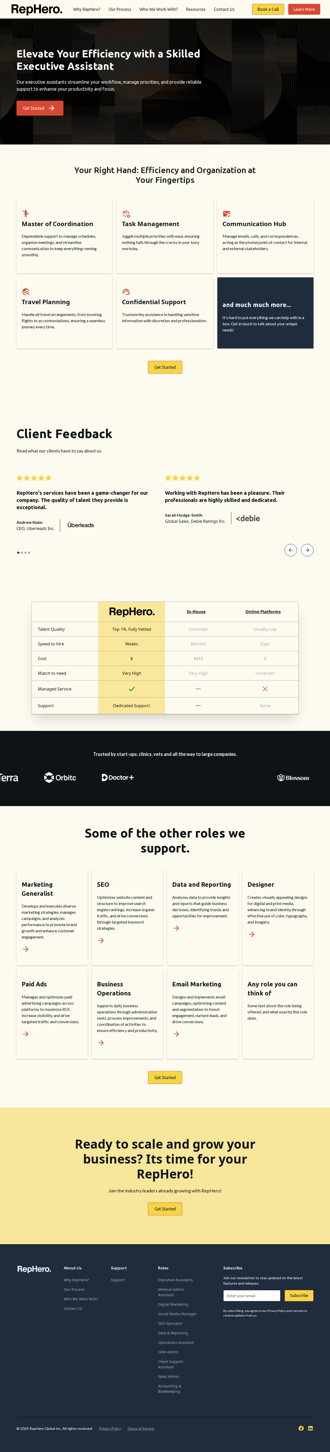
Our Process (120, 9)
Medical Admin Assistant (171, 1292)
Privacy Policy (110, 1428)
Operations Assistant (176, 1342)
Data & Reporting (173, 1332)
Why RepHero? (86, 9)
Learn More (304, 9)
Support (118, 1279)
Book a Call (268, 9)
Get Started (165, 367)
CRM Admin (168, 1351)
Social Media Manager (177, 1313)
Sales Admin (168, 1376)
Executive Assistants (175, 1279)
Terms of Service (140, 1428)
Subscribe (299, 1295)
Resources (195, 9)
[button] (291, 550)
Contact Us (224, 9)
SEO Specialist (170, 1323)
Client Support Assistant (170, 1364)
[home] (36, 9)
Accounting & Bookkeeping (169, 1388)
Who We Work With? (158, 9)
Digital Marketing (173, 1304)
